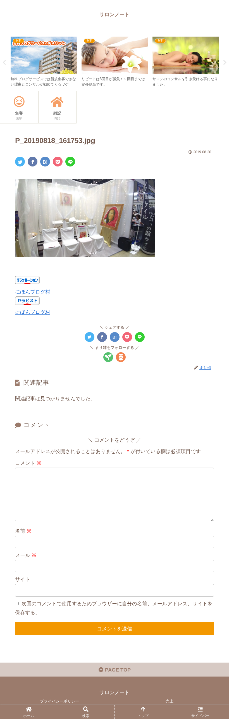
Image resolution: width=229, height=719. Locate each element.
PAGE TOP (117, 670)
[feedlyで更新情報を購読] (108, 357)
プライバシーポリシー (59, 701)
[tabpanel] (43, 61)
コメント (28, 463)
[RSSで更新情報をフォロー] (121, 357)
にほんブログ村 (32, 292)
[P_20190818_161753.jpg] (45, 161)
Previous (4, 62)
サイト (22, 579)
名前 (23, 531)
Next (225, 62)
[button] (212, 547)
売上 (169, 701)
